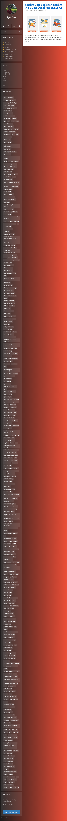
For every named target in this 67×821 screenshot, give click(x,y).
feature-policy (7, 356)
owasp (14, 564)
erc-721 (6, 337)
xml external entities (9, 777)
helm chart (11, 410)
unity (5, 735)
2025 (7, 72)
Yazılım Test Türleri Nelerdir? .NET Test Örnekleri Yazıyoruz (44, 6)
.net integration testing (10, 103)
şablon (6, 702)
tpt (16, 729)
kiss (17, 443)
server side (12, 655)
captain (10, 214)
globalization (7, 384)
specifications (11, 686)
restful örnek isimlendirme (11, 632)
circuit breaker (7, 226)
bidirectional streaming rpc (11, 186)
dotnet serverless (8, 311)
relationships (7, 624)
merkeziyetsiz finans (9, 489)
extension (14, 353)
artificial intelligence (13, 161)
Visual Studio (9, 56)
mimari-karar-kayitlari (9, 503)
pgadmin (12, 574)
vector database (8, 740)
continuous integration (10, 255)
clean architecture (8, 229)
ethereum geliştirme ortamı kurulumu (11, 344)
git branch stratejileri (9, 376)
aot (17, 134)
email (14, 319)
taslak (12, 715)
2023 (4, 76)
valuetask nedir (8, 737)
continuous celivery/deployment (9, 251)
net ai (5, 530)
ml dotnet (14, 506)
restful (5, 629)
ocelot (14, 543)
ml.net (5, 509)
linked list (15, 463)
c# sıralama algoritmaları (10, 211)
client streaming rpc (9, 234)
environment (7, 331)
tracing (6, 732)
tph (13, 729)
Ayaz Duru (11, 17)
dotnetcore (7, 313)
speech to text (8, 688)
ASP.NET (8, 45)
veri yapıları (7, 743)
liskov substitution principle (11, 468)
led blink (6, 460)
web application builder (10, 748)
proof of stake (8, 592)
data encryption (8, 268)
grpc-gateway (7, 402)
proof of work (7, 595)
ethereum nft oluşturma (10, 348)
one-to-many (15, 549)
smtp (15, 674)
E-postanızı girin (8, 804)
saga (14, 640)
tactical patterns (8, 712)
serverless (6, 661)
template (6, 720)
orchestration (7, 562)
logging (14, 476)
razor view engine (8, 613)
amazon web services (9, 131)
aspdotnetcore (8, 171)
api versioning (7, 142)
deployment (7, 282)
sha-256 (17, 663)
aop (13, 134)
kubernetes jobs (8, 457)
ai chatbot (9, 124)
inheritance (16, 425)
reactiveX (12, 616)
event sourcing (8, 351)
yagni (5, 782)
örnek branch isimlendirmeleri (8, 568)
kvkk (15, 457)
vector (15, 737)
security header (8, 647)
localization (7, 476)
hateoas (6, 407)
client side (6, 231)
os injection (16, 562)
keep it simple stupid (9, 440)
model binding (13, 509)
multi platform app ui (9, 518)
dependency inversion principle (9, 279)
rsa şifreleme (7, 640)
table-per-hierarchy (9, 707)
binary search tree (8, 194)
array (5, 161)
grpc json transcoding (9, 391)
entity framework (8, 329)
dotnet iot (12, 306)
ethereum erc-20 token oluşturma (10, 340)
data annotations (8, 265)
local (13, 473)
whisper (6, 769)
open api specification (10, 554)
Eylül (6, 72)
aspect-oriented (8, 174)
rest (15, 626)
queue (5, 603)
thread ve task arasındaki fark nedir (10, 726)
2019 (4, 85)
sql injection (7, 691)
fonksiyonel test (8, 361)
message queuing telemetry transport (11, 495)
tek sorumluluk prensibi (10, 717)
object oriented (13, 541)
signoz (5, 668)
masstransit (7, 484)
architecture (7, 154)
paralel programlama (9, 571)
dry (15, 316)
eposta (14, 331)
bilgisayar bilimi (8, 189)
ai (4, 124)
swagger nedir (14, 699)
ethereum (12, 337)
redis (5, 621)
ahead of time (15, 121)
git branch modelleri (12, 373)
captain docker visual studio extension (11, 217)
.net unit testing (8, 113)
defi (5, 276)
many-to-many (8, 481)
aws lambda (7, 177)
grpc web (16, 399)
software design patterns (10, 676)
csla (11, 262)
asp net (6, 166)
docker (5, 298)
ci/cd (14, 224)
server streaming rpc (9, 658)
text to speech (14, 720)
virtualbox (14, 743)
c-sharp (6, 262)
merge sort (7, 486)
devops (15, 288)
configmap (7, 245)
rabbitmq (6, 605)
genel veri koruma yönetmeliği (8, 370)
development (7, 288)
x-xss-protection (12, 779)
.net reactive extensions (10, 108)
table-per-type (7, 709)
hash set (6, 404)
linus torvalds (7, 465)
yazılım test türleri (8, 785)
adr (5, 121)
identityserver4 (8, 423)
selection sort (7, 650)
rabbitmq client (14, 605)
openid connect (8, 559)
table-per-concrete (9, 704)
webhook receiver (8, 758)
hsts (15, 412)
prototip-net (7, 600)
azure (13, 177)
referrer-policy (12, 621)
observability (7, 543)
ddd (15, 273)
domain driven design (9, 300)
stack (13, 691)
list (4, 473)
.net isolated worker (9, 105)
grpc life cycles (8, 394)
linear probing (13, 460)
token (5, 729)
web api (14, 745)
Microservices (10, 54)
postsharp (6, 579)
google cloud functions (10, 386)
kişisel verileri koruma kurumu (9, 446)
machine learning (8, 478)
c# (12, 209)
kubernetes (16, 450)
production (14, 582)
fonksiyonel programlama (11, 358)
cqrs (5, 257)
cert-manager (7, 224)
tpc (9, 729)
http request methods (10, 415)
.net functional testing (9, 100)
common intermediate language (10, 241)
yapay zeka (11, 782)
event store (7, 353)
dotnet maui (7, 308)
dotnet (6, 306)
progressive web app (9, 587)
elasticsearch (7, 319)
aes (8, 121)
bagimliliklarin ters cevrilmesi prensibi (11, 183)
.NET (7, 42)
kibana (12, 443)
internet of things (8, 435)
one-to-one (7, 551)
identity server (13, 420)
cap (5, 214)
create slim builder (13, 257)
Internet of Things (10, 49)
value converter (12, 735)
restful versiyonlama (9, 634)
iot (15, 435)
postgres (6, 577)
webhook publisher (9, 756)
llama (8, 473)
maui (13, 484)
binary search (7, 191)
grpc (5, 389)
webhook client (8, 753)
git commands (8, 378)
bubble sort (7, 209)
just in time (7, 437)
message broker (8, 491)
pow (12, 579)
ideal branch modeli (9, 417)
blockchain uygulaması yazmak (10, 205)
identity (6, 420)
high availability (8, 412)
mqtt (12, 511)
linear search (7, 463)
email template (8, 321)
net (17, 528)
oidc (10, 546)
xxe (5, 779)
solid (5, 686)
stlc (10, 694)
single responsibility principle (11, 671)
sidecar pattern (8, 666)
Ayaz (35, 10)
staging (6, 694)
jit (18, 435)
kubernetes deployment (10, 452)
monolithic (7, 511)
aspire (15, 174)
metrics (6, 498)
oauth (5, 541)
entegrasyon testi (8, 326)
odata (5, 546)
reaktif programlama (9, 619)
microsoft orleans (8, 501)
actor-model (7, 118)
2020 (4, 83)
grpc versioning (8, 399)
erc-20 (12, 334)
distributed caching (9, 293)
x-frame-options (8, 774)
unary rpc (15, 732)
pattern (6, 574)
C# (7, 47)
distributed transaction (10, 296)
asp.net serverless (8, 169)
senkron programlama (10, 653)
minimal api (7, 506)
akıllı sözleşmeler (8, 126)
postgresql (13, 577)
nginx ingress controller (10, 538)
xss (17, 777)
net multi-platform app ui (10, 533)
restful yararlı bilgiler (9, 637)
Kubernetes (9, 52)
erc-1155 (6, 334)
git (4, 373)
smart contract (8, 674)
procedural (7, 582)
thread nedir (7, 723)
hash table (13, 404)
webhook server (8, 764)
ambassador (7, 134)
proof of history (8, 590)
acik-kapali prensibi (9, 116)
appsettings (7, 149)
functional (14, 364)
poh (17, 574)
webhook (15, 750)
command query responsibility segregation (10, 237)
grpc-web (15, 402)
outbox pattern (7, 564)
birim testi (6, 197)
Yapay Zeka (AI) (10, 58)
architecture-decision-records (9, 157)
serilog (6, 655)
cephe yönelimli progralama (11, 221)
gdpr (5, 366)
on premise (7, 549)
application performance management (10, 145)
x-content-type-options (10, 771)
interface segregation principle (9, 431)
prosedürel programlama (10, 598)
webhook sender (8, 761)
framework (7, 364)
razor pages (7, 611)
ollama (15, 546)
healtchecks (13, 407)
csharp (17, 260)
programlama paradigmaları (11, 584)
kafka (13, 437)
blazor (12, 197)
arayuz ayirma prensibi (10, 151)
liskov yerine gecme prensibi (11, 471)
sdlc (15, 645)
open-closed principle (9, 557)
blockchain (7, 202)
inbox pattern (7, 425)
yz (18, 787)
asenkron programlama (10, 164)
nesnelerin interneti (9, 528)
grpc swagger (7, 397)
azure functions (8, 179)
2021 (4, 80)
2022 (4, 78)
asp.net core (13, 166)
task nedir (6, 715)
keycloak (6, 443)
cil (17, 224)
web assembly (8, 750)
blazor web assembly (9, 199)
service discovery (8, 663)
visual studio (7, 745)
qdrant (14, 600)
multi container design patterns (10, 515)
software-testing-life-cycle (11, 683)
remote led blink (8, 626)
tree (10, 732)
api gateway (7, 139)
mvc (18, 518)
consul (13, 245)
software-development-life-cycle (11, 680)
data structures (8, 273)
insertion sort (7, 428)
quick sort (11, 603)
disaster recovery (8, 290)
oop (13, 551)
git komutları (7, 381)
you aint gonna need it (10, 787)
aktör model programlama (11, 129)
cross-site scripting (9, 260)
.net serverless (8, 110)
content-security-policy (10, 248)
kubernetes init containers (11, 455)
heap (5, 410)
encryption (7, 324)
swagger (6, 699)
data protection (8, 270)
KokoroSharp (7, 450)
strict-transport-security (10, 696)
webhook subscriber (9, 766)
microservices (13, 498)
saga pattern (7, 642)
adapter (14, 118)
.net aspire (10, 97)
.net (5, 97)
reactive (6, 616)
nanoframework (8, 521)
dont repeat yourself (9, 303)
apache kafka (7, 137)
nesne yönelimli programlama (8, 524)
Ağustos (7, 74)
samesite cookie (8, 645)
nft (4, 536)
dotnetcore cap (8, 316)
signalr (15, 666)
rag (5, 608)
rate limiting (11, 608)
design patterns (8, 285)
